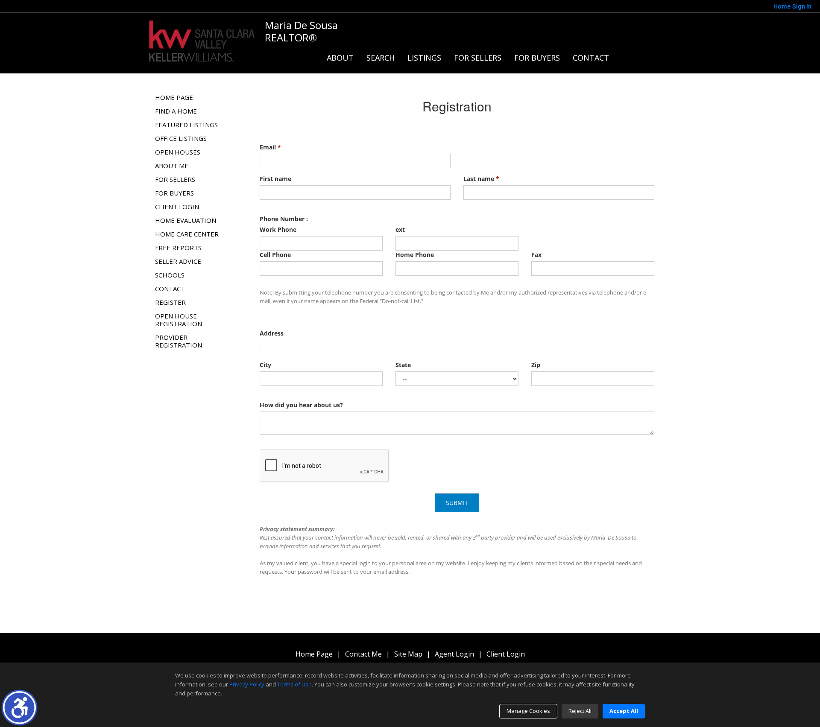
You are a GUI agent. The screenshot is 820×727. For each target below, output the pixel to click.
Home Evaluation (185, 220)
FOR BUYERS (537, 58)
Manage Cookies (528, 711)
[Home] (202, 40)
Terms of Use (294, 684)
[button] (19, 707)
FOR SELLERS (477, 58)
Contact (591, 58)
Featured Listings (186, 124)
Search (380, 58)
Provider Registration (178, 341)
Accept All (623, 711)
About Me (171, 165)
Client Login (177, 206)
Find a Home (176, 111)
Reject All (580, 711)
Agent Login (454, 654)
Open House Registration (178, 320)
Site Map (408, 654)
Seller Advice (178, 261)
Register (170, 302)
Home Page (174, 97)
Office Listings (181, 138)
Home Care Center (187, 234)
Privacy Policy (246, 684)
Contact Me (363, 654)
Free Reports (178, 247)
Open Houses (177, 152)
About (340, 58)
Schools (169, 275)
